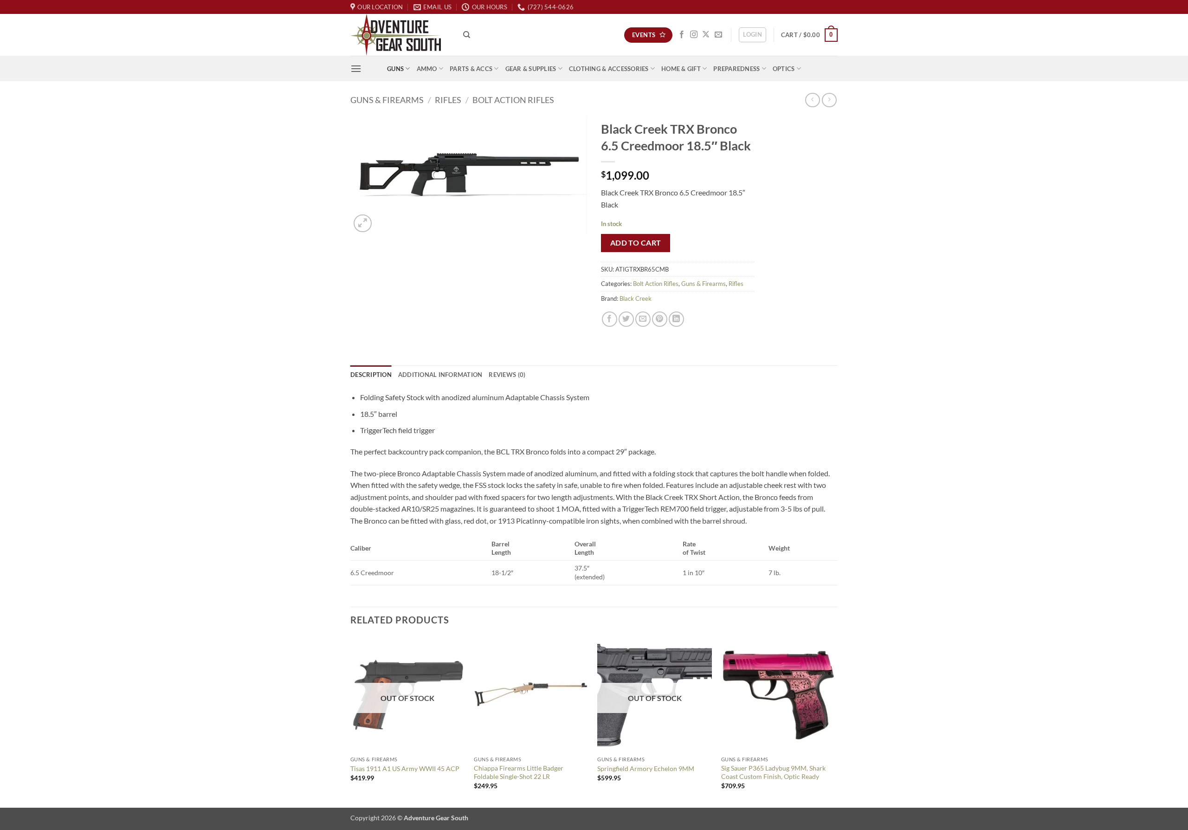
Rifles (448, 100)
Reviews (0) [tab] (507, 374)
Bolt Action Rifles (513, 100)
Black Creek (636, 298)
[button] (752, 34)
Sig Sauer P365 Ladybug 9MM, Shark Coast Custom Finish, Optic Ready (773, 772)
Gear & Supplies (530, 68)
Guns (395, 68)
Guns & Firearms (387, 100)
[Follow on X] (706, 35)
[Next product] (812, 100)
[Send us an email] (718, 35)
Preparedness (736, 68)
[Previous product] (829, 100)
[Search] (466, 35)
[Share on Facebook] (609, 319)
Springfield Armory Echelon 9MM (645, 768)
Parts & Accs (471, 68)
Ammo (427, 68)
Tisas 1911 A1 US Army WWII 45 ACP (404, 768)
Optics (784, 68)
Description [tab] (371, 374)
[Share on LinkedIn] (676, 319)
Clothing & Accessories (609, 68)
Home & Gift (681, 68)
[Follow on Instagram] (693, 35)
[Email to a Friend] (643, 319)
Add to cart (635, 243)
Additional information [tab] (440, 374)
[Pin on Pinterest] (659, 319)
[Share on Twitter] (626, 319)
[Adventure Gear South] (399, 35)
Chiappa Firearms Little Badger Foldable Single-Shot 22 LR (518, 772)
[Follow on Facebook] (681, 35)
